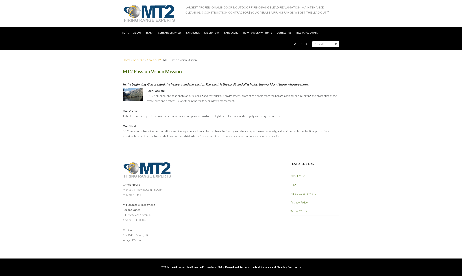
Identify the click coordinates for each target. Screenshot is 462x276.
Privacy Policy (299, 202)
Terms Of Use (299, 211)
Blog (293, 184)
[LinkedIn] (307, 44)
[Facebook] (301, 44)
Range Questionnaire (303, 193)
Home (127, 60)
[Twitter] (294, 44)
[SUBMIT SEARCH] (336, 44)
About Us (138, 60)
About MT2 (154, 60)
